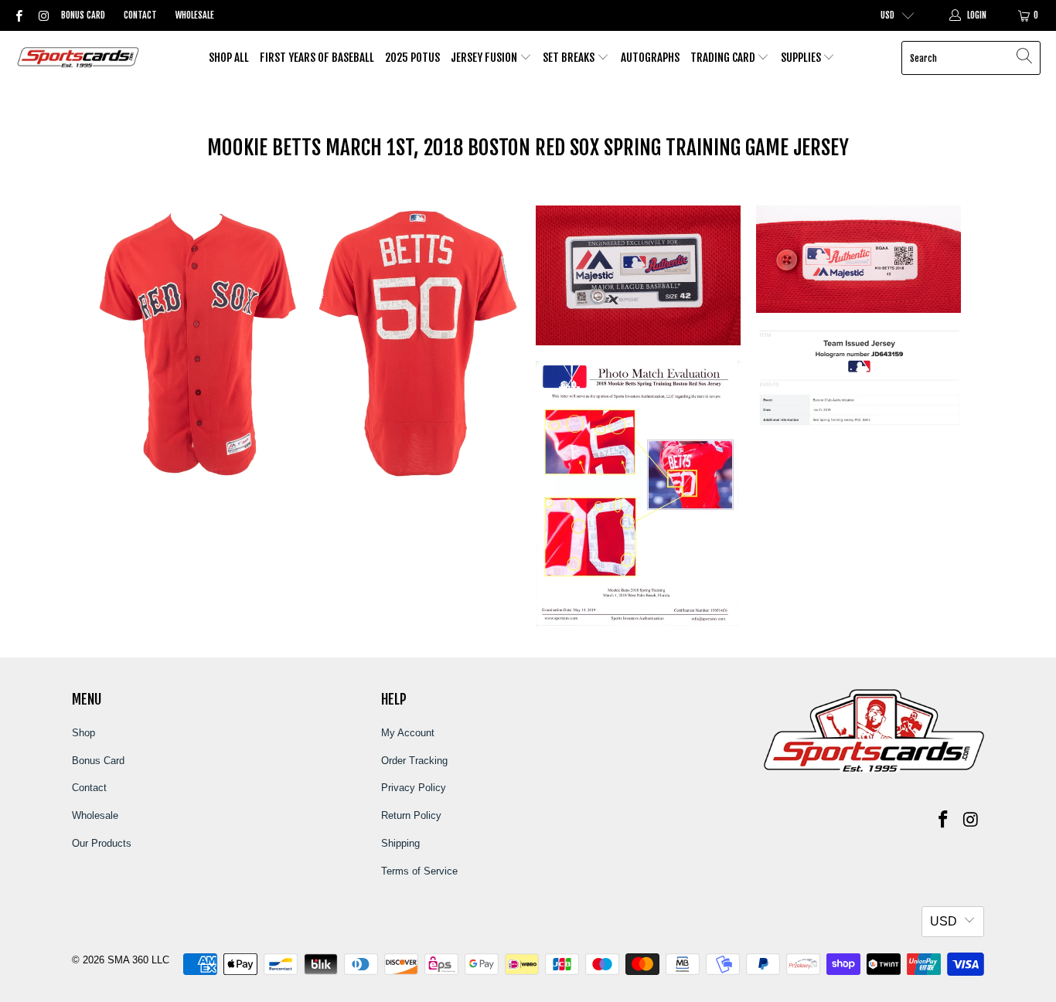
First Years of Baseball (317, 57)
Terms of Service (419, 871)
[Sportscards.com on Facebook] (18, 15)
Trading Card (724, 57)
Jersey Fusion (485, 57)
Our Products (101, 843)
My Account (407, 733)
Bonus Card (83, 15)
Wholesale (194, 15)
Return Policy (411, 815)
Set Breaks (570, 57)
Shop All (229, 57)
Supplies (802, 57)
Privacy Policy (413, 787)
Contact (140, 15)
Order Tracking (414, 760)
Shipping (400, 843)
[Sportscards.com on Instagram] (42, 15)
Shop (83, 733)
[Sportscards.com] (79, 58)
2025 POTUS (412, 57)
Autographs (650, 57)
